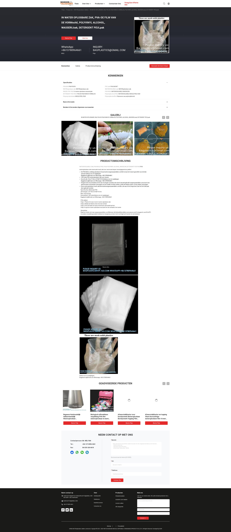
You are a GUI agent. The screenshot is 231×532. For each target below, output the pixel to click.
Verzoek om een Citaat (159, 66)
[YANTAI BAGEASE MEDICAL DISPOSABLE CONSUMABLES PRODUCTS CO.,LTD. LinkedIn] (71, 510)
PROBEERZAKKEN (120, 496)
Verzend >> (143, 518)
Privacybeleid (121, 526)
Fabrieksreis (97, 499)
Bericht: (114, 440)
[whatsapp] (77, 452)
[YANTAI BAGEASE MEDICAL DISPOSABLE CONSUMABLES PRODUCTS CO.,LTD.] (66, 3)
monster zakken (119, 503)
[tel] (92, 452)
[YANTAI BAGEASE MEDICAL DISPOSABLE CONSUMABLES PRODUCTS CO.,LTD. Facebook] (63, 510)
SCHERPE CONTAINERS (121, 499)
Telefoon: (115, 470)
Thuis (63, 10)
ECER (160, 528)
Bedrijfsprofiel (97, 496)
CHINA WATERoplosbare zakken (77, 528)
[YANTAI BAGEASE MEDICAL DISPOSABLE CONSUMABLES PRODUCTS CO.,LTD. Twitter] (67, 510)
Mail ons (85, 38)
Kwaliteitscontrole (98, 502)
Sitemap (109, 526)
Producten (69, 10)
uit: (113, 461)
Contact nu (117, 480)
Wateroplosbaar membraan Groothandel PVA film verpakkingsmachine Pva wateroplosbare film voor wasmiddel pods (155, 419)
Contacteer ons (97, 506)
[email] (72, 452)
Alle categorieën (119, 506)
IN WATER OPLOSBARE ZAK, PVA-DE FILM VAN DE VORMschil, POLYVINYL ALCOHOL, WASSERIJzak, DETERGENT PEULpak (73, 419)
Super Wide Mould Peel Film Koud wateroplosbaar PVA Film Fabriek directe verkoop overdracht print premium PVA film (102, 419)
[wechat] (82, 452)
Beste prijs (68, 38)
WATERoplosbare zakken (81, 10)
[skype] (87, 452)
